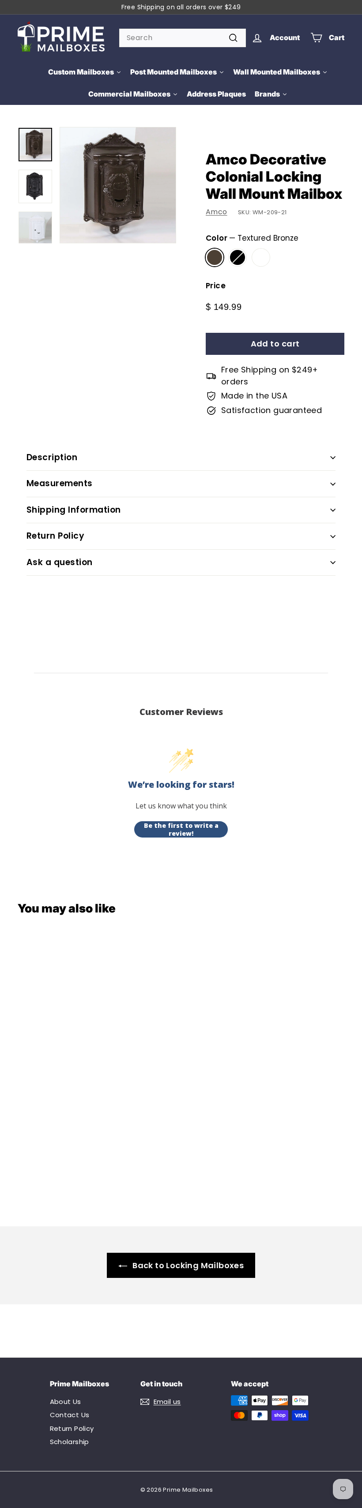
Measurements (59, 483)
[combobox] (182, 38)
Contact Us (70, 1414)
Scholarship (69, 1441)
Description (51, 457)
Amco (216, 212)
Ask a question (59, 562)
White (261, 257)
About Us (65, 1401)
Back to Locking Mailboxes (188, 1265)
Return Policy (55, 536)
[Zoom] (118, 185)
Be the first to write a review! (181, 829)
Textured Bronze (214, 257)
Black (237, 257)
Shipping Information (73, 510)
